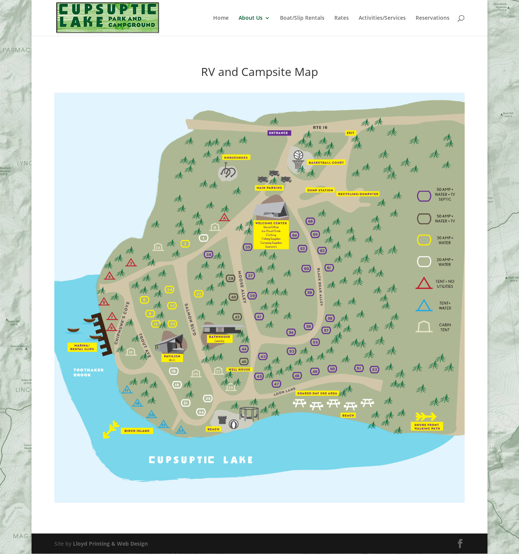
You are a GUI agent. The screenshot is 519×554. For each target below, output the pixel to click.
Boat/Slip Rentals (302, 18)
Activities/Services (382, 18)
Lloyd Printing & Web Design (110, 543)
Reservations (432, 18)
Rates (341, 18)
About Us (251, 18)
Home (221, 18)
